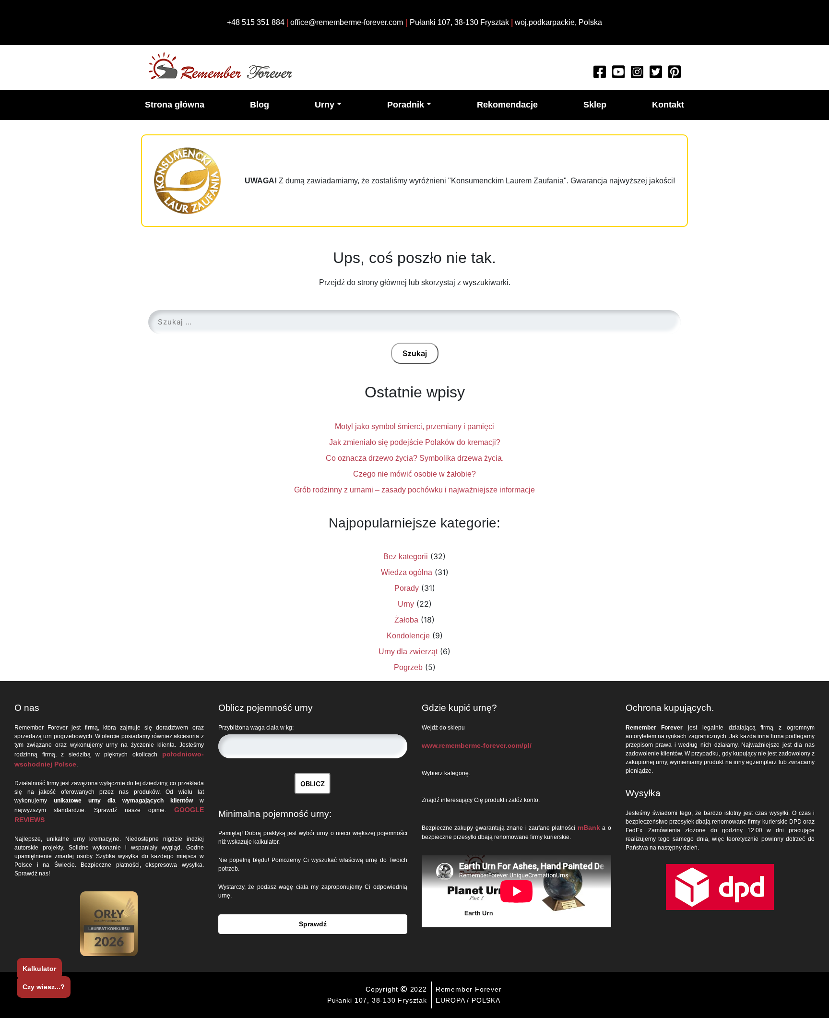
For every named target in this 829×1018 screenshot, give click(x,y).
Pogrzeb (408, 667)
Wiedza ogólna (406, 572)
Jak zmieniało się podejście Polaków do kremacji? (414, 442)
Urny (406, 604)
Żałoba (406, 620)
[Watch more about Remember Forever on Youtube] (618, 75)
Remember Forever (469, 989)
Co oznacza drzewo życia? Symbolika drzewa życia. (415, 458)
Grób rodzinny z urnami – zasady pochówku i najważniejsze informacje (414, 490)
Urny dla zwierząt (408, 651)
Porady (406, 588)
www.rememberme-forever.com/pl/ (477, 745)
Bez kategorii (405, 556)
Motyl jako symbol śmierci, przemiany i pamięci (414, 426)
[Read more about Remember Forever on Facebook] (599, 75)
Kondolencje (408, 636)
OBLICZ (312, 783)
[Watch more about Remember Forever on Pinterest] (674, 75)
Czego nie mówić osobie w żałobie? (414, 474)
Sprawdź (313, 924)
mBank (589, 827)
